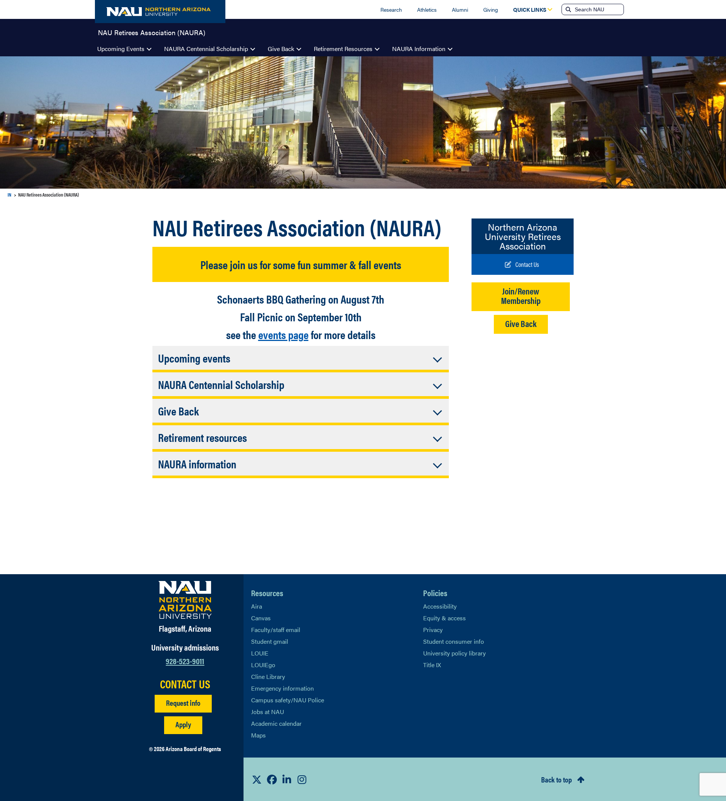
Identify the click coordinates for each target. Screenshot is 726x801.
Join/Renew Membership (521, 296)
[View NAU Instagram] (302, 779)
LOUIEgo (263, 664)
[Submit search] (567, 9)
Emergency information (282, 688)
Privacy (433, 629)
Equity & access (444, 617)
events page (283, 334)
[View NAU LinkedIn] (287, 779)
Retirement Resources (343, 48)
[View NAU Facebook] (271, 779)
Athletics (427, 9)
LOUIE (259, 653)
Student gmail (269, 641)
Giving (490, 9)
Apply (183, 724)
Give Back (281, 48)
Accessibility (440, 606)
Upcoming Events (120, 48)
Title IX (432, 664)
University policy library (454, 653)
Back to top (556, 779)
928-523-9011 (185, 660)
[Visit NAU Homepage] (185, 600)
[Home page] (160, 11)
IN (9, 194)
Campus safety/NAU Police (287, 699)
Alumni (460, 9)
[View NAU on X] (256, 779)
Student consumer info (453, 641)
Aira (256, 606)
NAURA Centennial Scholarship (206, 48)
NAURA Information (418, 48)
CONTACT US (185, 684)
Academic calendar (276, 723)
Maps (258, 735)
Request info (183, 702)
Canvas (261, 617)
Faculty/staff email (275, 629)
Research (391, 9)
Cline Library (268, 676)
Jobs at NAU (267, 711)
